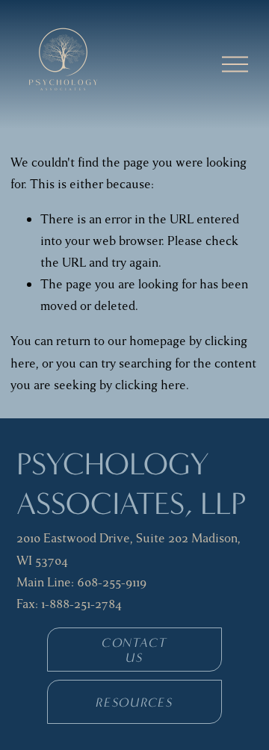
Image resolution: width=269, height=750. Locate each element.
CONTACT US (134, 650)
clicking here (150, 385)
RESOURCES (134, 702)
